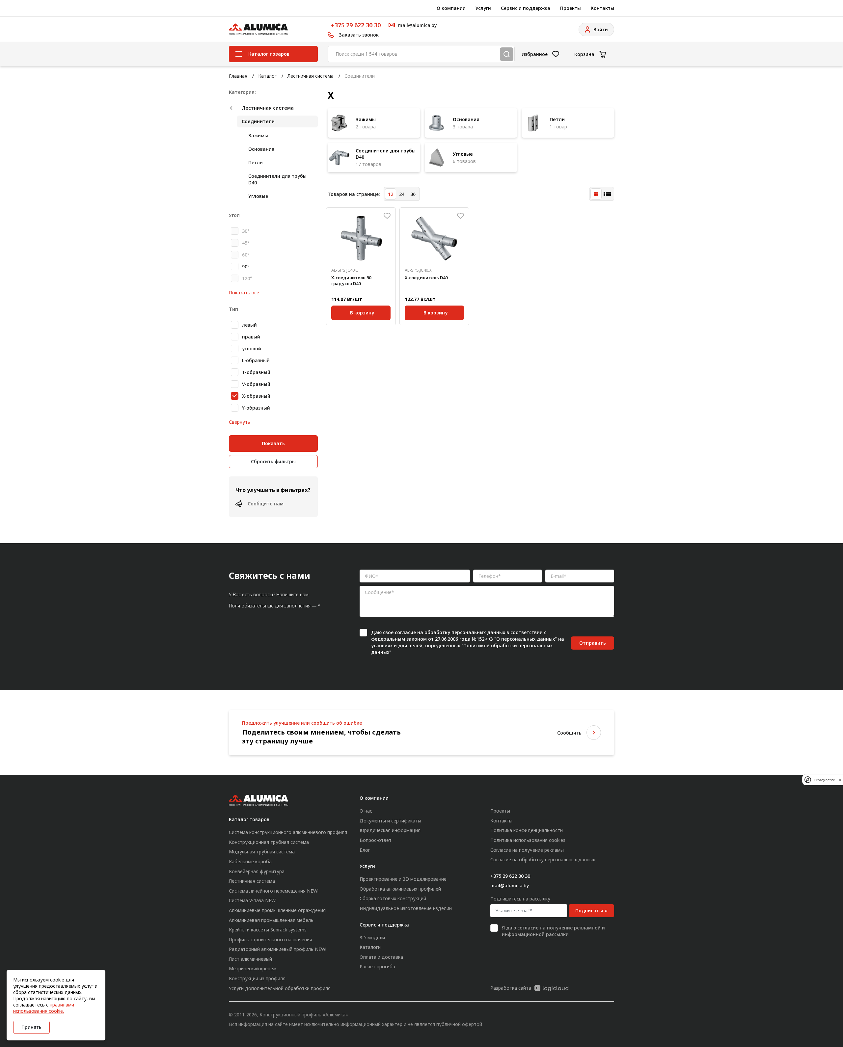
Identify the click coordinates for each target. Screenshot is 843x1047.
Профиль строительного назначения (270, 939)
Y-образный (256, 408)
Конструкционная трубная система (269, 842)
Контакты (602, 8)
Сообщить (569, 733)
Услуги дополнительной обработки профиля (280, 988)
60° (246, 255)
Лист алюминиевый (250, 959)
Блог (365, 850)
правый (251, 337)
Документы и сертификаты (390, 821)
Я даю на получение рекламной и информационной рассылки (553, 931)
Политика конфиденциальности (526, 830)
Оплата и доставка (381, 957)
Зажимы (258, 135)
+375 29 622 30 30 (356, 25)
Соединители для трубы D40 (277, 179)
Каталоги (370, 947)
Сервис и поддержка (525, 8)
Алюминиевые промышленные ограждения (277, 910)
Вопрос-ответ (376, 840)
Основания (261, 149)
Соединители (258, 121)
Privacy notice (824, 780)
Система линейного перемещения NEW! (273, 891)
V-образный (256, 384)
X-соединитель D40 (426, 278)
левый (249, 325)
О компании (451, 8)
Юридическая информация (390, 830)
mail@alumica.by (509, 885)
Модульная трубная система (262, 851)
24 (401, 194)
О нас (366, 811)
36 (413, 194)
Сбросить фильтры (273, 461)
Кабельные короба (250, 861)
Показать (273, 443)
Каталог (267, 76)
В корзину (362, 312)
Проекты (570, 8)
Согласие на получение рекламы (527, 850)
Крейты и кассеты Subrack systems (268, 929)
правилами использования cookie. (43, 1008)
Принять (31, 1027)
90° (246, 266)
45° (246, 243)
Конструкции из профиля (257, 978)
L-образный (256, 360)
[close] (839, 779)
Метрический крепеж (253, 968)
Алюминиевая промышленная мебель (271, 920)
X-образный (256, 396)
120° (247, 278)
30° (246, 231)
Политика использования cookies (527, 840)
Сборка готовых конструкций (393, 898)
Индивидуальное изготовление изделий (406, 908)
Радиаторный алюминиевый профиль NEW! (277, 949)
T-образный (256, 372)
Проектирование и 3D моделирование (403, 879)
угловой (251, 348)
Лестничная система (310, 76)
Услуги (483, 8)
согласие (405, 632)
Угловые (258, 196)
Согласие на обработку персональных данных (542, 859)
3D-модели (372, 937)
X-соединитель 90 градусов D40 (351, 280)
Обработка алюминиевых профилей (400, 889)
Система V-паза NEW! (253, 900)
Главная (238, 76)
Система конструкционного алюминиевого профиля (288, 832)
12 (390, 194)
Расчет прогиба (377, 966)
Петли (255, 162)
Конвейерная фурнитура (257, 871)
